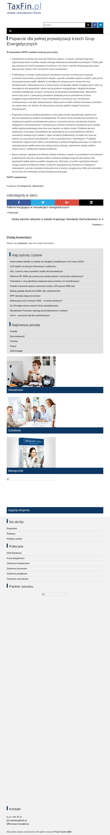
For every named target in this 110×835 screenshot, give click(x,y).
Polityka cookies (14, 539)
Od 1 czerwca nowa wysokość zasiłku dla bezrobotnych (36, 271)
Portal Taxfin (60, 832)
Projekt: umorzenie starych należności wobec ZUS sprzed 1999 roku (42, 286)
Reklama (11, 534)
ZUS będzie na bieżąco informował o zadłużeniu (33, 266)
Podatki (13, 331)
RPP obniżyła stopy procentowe (25, 296)
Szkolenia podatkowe (17, 574)
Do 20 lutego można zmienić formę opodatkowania (34, 306)
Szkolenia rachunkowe (17, 579)
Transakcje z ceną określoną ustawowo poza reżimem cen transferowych (44, 281)
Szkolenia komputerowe (18, 563)
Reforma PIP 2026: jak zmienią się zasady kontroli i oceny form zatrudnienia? (46, 276)
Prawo (13, 346)
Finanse (14, 341)
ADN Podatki (16, 351)
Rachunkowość (17, 336)
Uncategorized (24, 186)
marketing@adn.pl (18, 820)
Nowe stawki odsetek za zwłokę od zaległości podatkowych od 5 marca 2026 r (47, 261)
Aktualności (38, 186)
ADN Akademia (14, 553)
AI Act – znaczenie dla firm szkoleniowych (30, 315)
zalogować (22, 243)
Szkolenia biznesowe (17, 568)
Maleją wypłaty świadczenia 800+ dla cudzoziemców (35, 291)
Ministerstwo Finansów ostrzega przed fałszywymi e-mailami (38, 311)
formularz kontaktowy (19, 824)
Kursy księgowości (16, 558)
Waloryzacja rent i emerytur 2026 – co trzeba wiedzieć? (36, 301)
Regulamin (12, 528)
